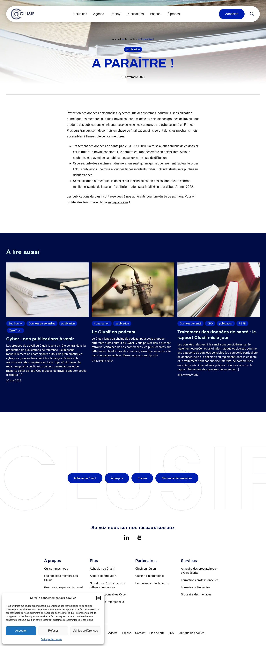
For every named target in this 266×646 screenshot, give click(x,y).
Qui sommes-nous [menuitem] (56, 568)
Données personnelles (42, 323)
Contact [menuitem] (140, 633)
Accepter (21, 630)
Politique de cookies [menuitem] (191, 633)
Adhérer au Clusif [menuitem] (85, 478)
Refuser (53, 630)
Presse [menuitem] (142, 478)
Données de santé (190, 323)
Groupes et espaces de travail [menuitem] (63, 587)
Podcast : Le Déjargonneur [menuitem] (107, 602)
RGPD (242, 323)
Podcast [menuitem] (155, 14)
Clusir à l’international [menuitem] (149, 576)
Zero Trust (15, 330)
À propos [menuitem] (173, 14)
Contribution (101, 323)
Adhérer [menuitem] (113, 633)
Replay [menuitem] (115, 14)
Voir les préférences (85, 630)
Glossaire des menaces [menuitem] (177, 478)
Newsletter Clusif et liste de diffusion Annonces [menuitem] (108, 585)
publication (133, 49)
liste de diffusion (155, 158)
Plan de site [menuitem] (157, 633)
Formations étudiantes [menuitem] (195, 587)
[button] (98, 598)
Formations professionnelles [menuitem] (199, 580)
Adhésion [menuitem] (231, 14)
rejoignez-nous (118, 202)
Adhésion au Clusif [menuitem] (102, 568)
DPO (210, 323)
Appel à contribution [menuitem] (103, 576)
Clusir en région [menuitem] (145, 568)
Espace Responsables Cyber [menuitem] (108, 594)
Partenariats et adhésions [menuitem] (152, 583)
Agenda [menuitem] (98, 14)
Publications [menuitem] (135, 14)
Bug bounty (16, 323)
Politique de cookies (51, 639)
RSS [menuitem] (171, 633)
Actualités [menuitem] (80, 14)
